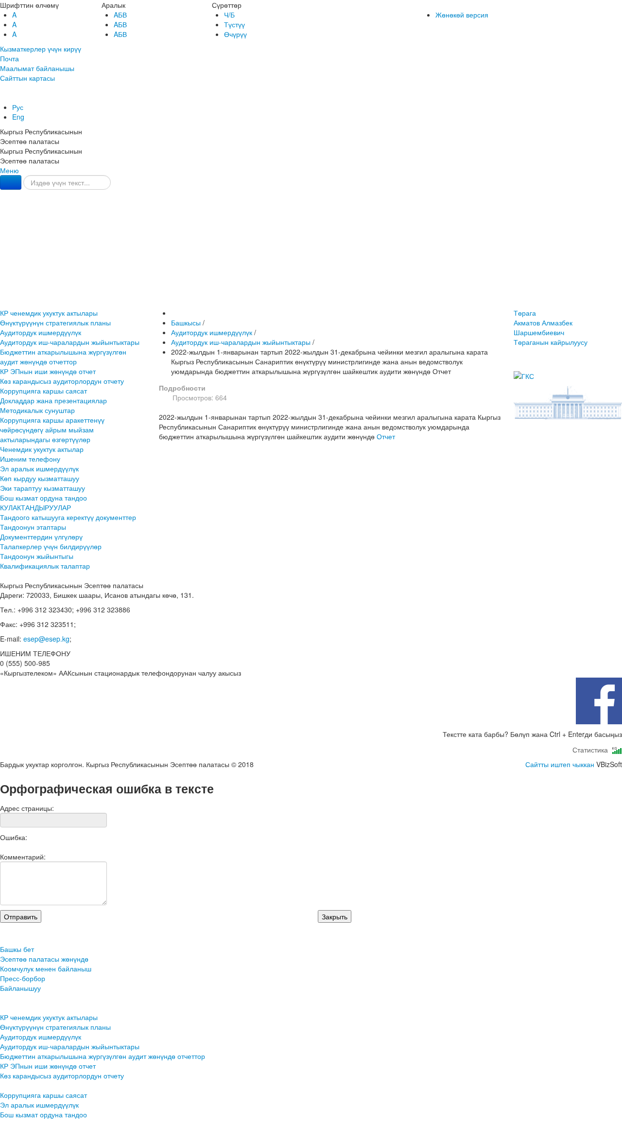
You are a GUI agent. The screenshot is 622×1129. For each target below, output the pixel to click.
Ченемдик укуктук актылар (42, 449)
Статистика (592, 749)
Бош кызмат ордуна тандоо (43, 497)
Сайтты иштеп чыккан (559, 764)
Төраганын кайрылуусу (550, 342)
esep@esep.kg (46, 639)
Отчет (386, 436)
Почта (9, 58)
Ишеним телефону (30, 459)
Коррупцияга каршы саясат (43, 390)
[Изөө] (10, 182)
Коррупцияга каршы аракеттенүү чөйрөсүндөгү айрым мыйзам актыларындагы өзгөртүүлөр (52, 429)
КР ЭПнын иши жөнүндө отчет (48, 371)
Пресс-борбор (311, 277)
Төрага (543, 322)
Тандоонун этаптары (33, 527)
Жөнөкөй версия (461, 14)
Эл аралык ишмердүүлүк (39, 468)
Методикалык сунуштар (37, 410)
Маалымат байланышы (37, 68)
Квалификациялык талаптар (45, 566)
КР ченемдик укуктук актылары (49, 313)
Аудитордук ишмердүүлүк (40, 332)
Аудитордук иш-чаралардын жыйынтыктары (69, 342)
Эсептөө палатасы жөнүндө (311, 237)
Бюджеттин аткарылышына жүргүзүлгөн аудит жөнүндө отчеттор (63, 356)
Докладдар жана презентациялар (53, 400)
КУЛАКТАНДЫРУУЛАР (35, 507)
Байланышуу (311, 297)
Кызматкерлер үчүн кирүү (40, 49)
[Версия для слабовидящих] (1, 97)
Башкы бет (311, 217)
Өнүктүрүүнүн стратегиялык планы (55, 322)
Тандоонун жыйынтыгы (36, 556)
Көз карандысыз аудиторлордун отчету (62, 381)
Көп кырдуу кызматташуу (39, 478)
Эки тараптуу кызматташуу (42, 488)
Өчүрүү (235, 34)
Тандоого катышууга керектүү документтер (68, 517)
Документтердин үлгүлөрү (41, 536)
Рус (17, 107)
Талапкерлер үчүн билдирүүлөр (51, 546)
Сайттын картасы (27, 78)
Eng (18, 117)
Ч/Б (229, 14)
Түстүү (234, 24)
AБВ (120, 14)
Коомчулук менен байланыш (311, 257)
